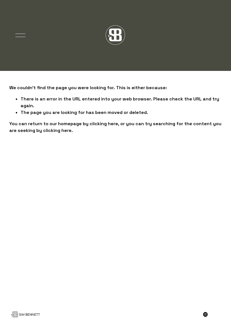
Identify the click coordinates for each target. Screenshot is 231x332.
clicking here (104, 124)
